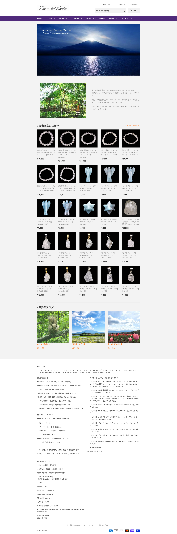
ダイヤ (124, 18)
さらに (133, 18)
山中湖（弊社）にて (44, 344)
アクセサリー (63, 18)
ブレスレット (49, 18)
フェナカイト (76, 18)
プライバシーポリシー (90, 525)
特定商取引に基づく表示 (74, 525)
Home (39, 18)
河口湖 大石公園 (79, 344)
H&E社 (101, 18)
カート (135, 10)
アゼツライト (112, 18)
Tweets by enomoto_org (94, 451)
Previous (41, 50)
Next (135, 50)
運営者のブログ (103, 525)
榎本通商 (44, 530)
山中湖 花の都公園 (115, 344)
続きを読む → (41, 348)
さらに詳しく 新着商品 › (132, 126)
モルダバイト (90, 18)
